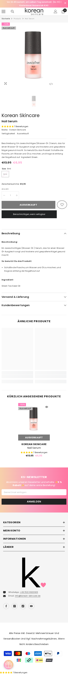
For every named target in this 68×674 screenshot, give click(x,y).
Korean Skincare (21, 112)
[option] (34, 51)
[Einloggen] (55, 8)
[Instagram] (15, 603)
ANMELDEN (34, 498)
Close (65, 3)
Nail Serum (34, 444)
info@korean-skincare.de (27, 592)
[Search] (12, 8)
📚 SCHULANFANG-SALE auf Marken (40, 2)
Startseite (6, 15)
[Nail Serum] (34, 415)
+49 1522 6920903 (29, 589)
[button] (8, 123)
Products (17, 15)
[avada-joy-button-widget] (8, 664)
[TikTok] (23, 603)
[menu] (3, 8)
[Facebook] (6, 603)
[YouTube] (31, 603)
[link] (17, 373)
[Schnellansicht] (46, 403)
